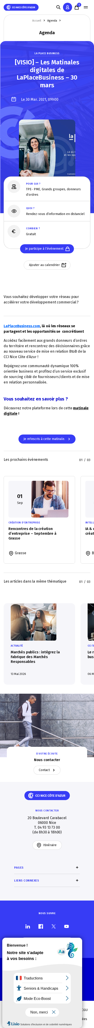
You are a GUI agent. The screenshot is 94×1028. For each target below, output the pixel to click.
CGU (84, 1010)
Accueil (36, 20)
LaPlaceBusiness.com (22, 326)
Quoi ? (30, 208)
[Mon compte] (67, 7)
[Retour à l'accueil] (21, 7)
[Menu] (85, 7)
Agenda (52, 20)
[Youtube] (66, 926)
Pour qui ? (33, 183)
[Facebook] (41, 926)
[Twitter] (53, 926)
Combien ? (33, 228)
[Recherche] (58, 7)
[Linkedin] (28, 926)
